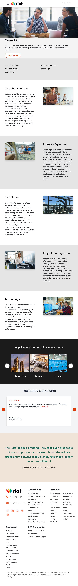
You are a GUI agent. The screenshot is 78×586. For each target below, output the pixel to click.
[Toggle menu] (7, 3)
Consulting (32, 499)
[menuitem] (15, 498)
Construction (55, 496)
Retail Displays (11, 562)
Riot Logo (9, 565)
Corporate (54, 499)
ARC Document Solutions (37, 531)
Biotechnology (55, 493)
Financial (53, 513)
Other (65, 519)
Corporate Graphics (35, 502)
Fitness (52, 516)
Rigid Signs (32, 519)
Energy (52, 505)
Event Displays (11, 539)
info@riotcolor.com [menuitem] (17, 503)
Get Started (13, 55)
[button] (68, 3)
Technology (45, 69)
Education (53, 502)
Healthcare (67, 496)
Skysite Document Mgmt (37, 537)
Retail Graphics (33, 516)
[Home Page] (17, 4)
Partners (9, 556)
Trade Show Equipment (36, 522)
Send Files (9, 568)
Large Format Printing (36, 513)
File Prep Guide (11, 545)
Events (52, 510)
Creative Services (12, 65)
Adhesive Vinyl (33, 493)
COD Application (12, 534)
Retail (65, 508)
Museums (66, 502)
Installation (9, 72)
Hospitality (67, 499)
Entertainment (55, 508)
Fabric (30, 510)
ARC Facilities (33, 534)
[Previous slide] (7, 365)
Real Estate (67, 505)
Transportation (69, 516)
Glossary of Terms (13, 548)
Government (68, 493)
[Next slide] (70, 365)
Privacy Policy (11, 559)
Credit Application (13, 537)
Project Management (48, 65)
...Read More (44, 407)
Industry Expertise (12, 69)
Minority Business (12, 554)
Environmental (33, 508)
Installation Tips (12, 551)
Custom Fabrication (35, 505)
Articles (9, 531)
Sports (65, 510)
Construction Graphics (36, 496)
